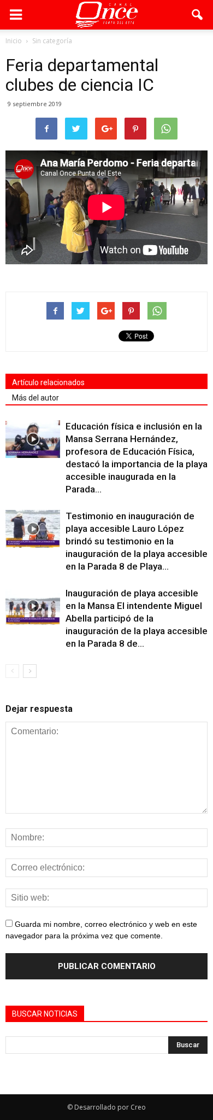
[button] (197, 15)
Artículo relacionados (48, 382)
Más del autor (35, 397)
